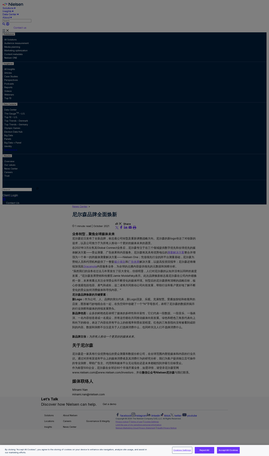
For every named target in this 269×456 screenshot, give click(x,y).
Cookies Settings (182, 450)
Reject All (204, 450)
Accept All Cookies (228, 450)
